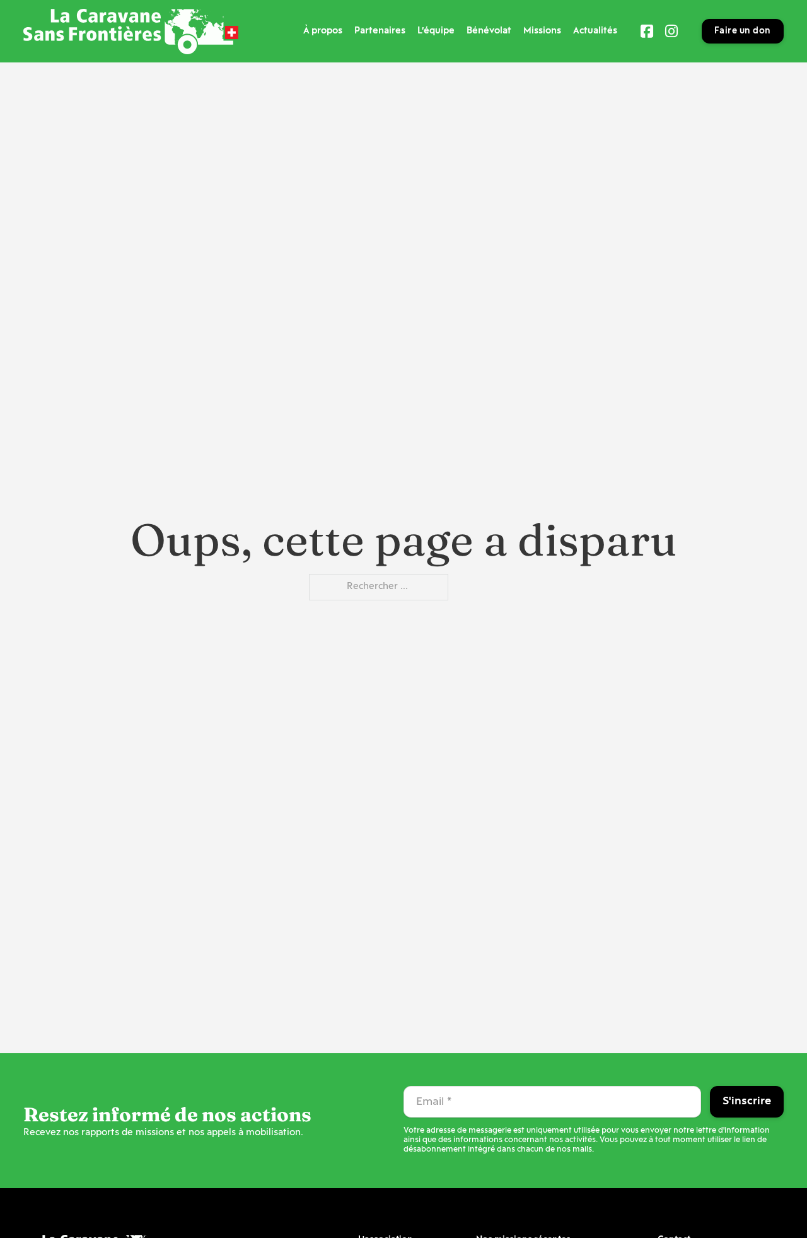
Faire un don (742, 31)
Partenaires (379, 31)
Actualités (595, 31)
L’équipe (436, 31)
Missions (542, 31)
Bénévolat (489, 31)
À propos (322, 31)
